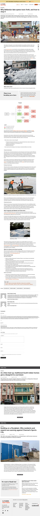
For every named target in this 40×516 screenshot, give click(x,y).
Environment (23, 377)
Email (2, 347)
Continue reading (20, 417)
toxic (32, 58)
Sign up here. (25, 499)
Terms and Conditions (26, 505)
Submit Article (31, 4)
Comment (2, 335)
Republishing (27, 506)
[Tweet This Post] (38, 46)
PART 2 (32, 1)
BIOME (26, 131)
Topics (22, 4)
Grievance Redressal (26, 509)
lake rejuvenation (19, 288)
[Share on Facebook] (38, 49)
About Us (14, 504)
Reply (1, 320)
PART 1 (27, 1)
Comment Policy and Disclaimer (27, 508)
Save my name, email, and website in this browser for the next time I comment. (11, 355)
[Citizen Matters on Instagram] (3, 511)
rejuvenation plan (15, 245)
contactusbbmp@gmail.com (15, 253)
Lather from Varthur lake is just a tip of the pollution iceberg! (19, 284)
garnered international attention (10, 213)
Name (2, 344)
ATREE (33, 130)
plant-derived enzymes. (14, 279)
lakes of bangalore (27, 288)
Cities (18, 4)
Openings (14, 506)
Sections (26, 4)
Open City (20, 507)
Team (14, 505)
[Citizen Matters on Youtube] (3, 513)
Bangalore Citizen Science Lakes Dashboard (20, 130)
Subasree (3, 434)
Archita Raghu (4, 377)
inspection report (7, 245)
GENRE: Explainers (13, 288)
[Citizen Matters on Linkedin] (8, 511)
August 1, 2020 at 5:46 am (3, 315)
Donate (36, 4)
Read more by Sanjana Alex (11, 305)
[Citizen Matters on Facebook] (5, 511)
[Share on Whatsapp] (38, 48)
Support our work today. (13, 489)
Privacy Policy (27, 504)
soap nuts (7, 279)
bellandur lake (6, 288)
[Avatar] (3, 296)
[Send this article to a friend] (38, 45)
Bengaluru (2, 7)
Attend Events (21, 505)
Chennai (2, 370)
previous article (9, 49)
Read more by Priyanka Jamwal (12, 299)
